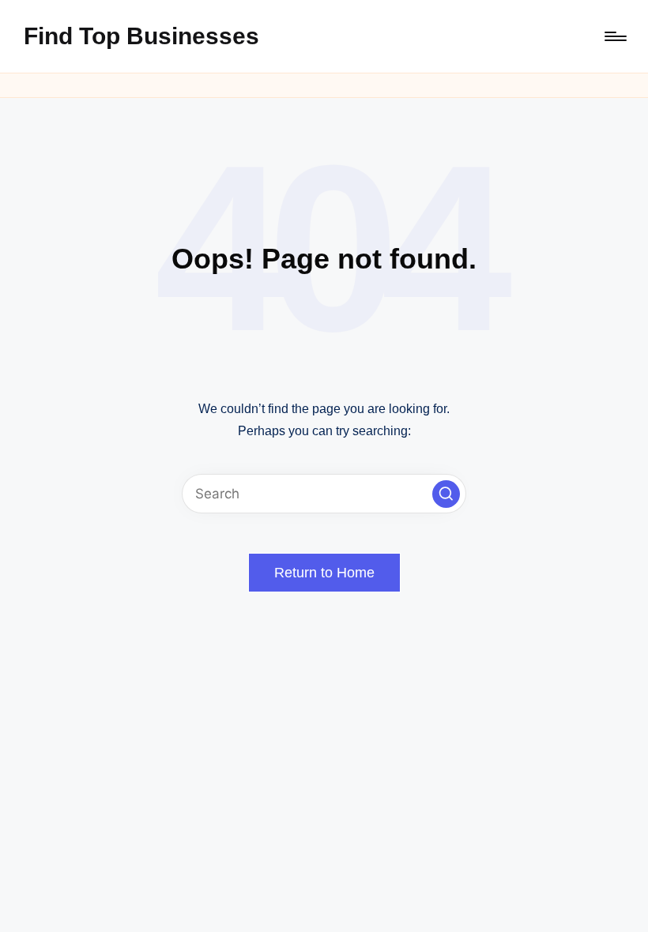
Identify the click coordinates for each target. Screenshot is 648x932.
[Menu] (614, 36)
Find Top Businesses (141, 36)
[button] (446, 494)
